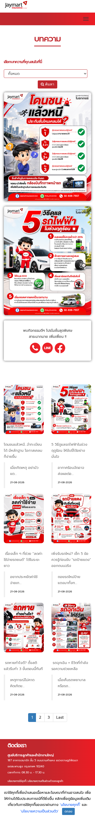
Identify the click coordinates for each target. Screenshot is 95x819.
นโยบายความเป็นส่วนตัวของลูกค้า (45, 781)
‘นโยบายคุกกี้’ (71, 804)
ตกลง (68, 811)
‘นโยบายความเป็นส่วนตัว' (39, 811)
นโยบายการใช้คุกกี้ (17, 781)
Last (60, 717)
